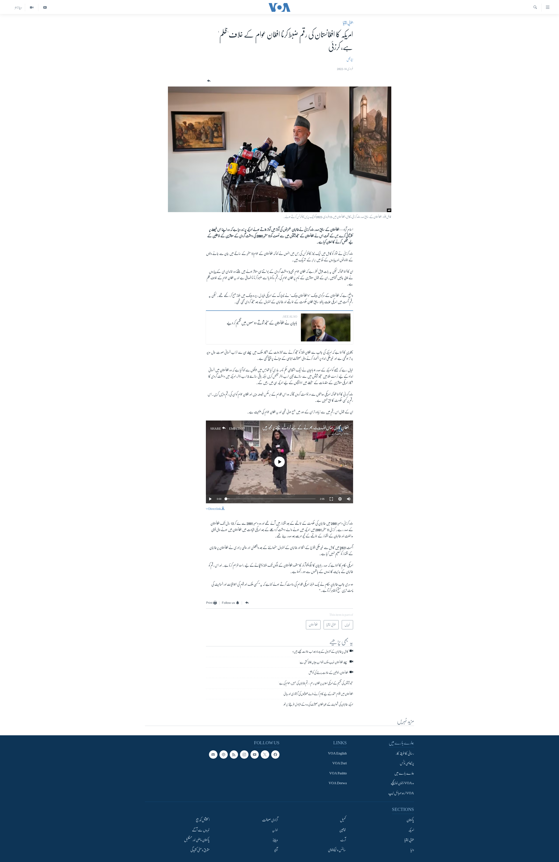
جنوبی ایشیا (348, 22)
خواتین (342, 830)
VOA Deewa (338, 783)
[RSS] (234, 754)
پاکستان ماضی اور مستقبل (197, 839)
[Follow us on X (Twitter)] (265, 754)
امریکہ (411, 830)
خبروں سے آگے (201, 830)
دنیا (412, 849)
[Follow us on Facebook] (275, 754)
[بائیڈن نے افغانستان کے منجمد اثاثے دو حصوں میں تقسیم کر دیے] (325, 327)
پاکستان (410, 820)
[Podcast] (223, 754)
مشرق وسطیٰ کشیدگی (200, 849)
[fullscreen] (331, 499)
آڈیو (276, 849)
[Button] (208, 81)
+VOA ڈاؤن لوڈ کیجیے (402, 783)
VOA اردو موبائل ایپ (401, 793)
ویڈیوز (275, 839)
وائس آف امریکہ (338, 433)
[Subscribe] (213, 754)
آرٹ (343, 839)
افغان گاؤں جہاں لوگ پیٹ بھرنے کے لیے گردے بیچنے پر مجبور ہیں (305, 427)
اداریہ (275, 830)
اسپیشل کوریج (203, 820)
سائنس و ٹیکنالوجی (337, 849)
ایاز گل (350, 59)
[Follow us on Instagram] (244, 754)
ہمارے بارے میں (404, 773)
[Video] (31, 7)
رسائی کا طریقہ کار (405, 753)
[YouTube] (45, 7)
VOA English (337, 753)
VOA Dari (339, 763)
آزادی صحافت (270, 820)
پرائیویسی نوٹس (407, 763)
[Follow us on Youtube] (254, 754)
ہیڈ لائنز (18, 7)
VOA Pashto (338, 773)
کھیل (343, 820)
